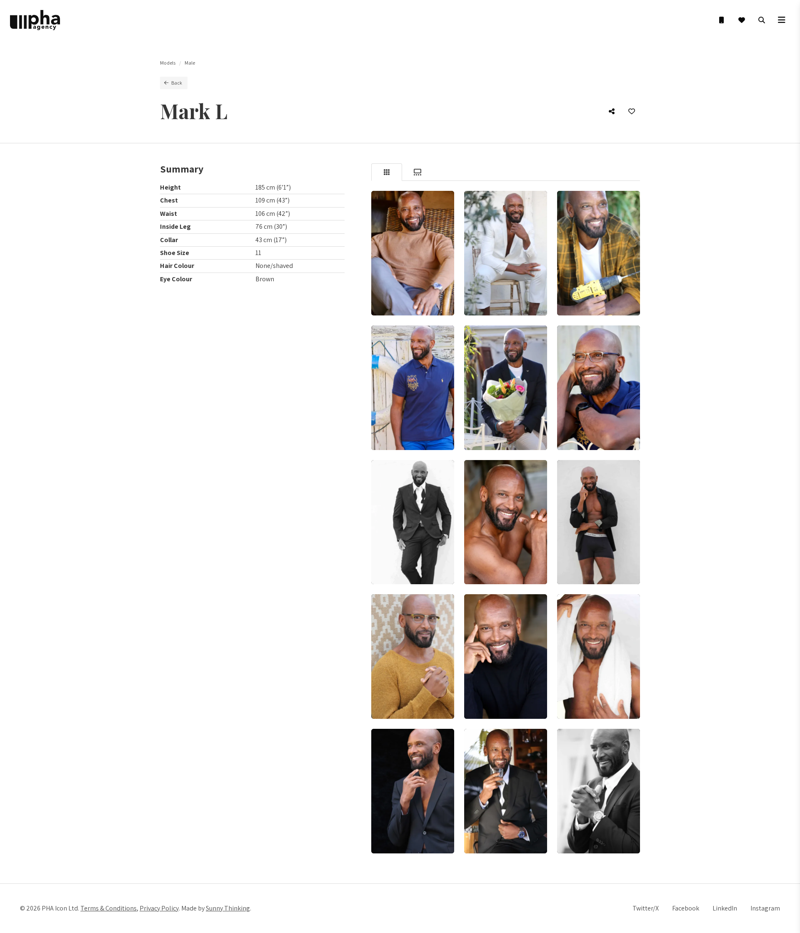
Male (190, 63)
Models (167, 63)
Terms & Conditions (108, 908)
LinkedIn (724, 908)
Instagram (765, 908)
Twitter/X (645, 908)
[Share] (611, 111)
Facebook (685, 908)
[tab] (386, 172)
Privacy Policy (159, 908)
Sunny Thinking (228, 908)
